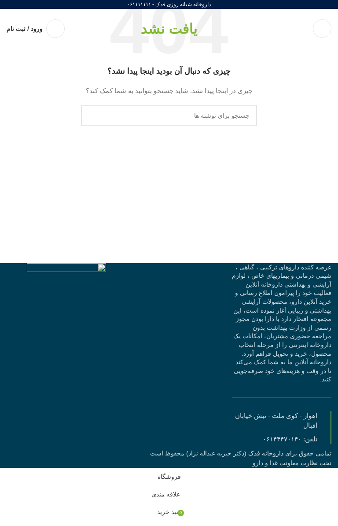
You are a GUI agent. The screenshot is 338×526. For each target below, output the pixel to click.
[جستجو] (91, 115)
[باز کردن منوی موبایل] (322, 28)
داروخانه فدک (264, 453)
